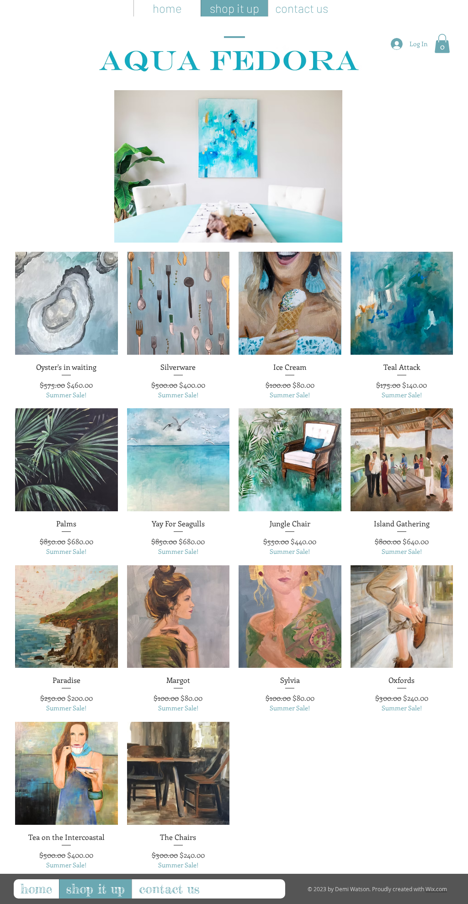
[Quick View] (66, 303)
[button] (442, 43)
